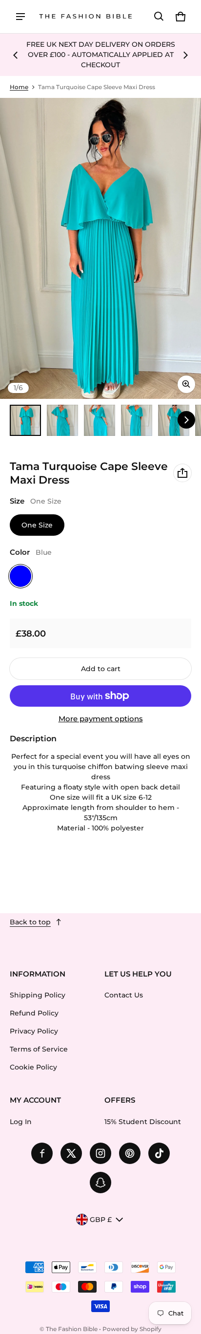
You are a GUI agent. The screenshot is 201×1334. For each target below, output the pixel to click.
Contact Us (123, 995)
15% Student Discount (142, 1121)
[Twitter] (71, 1153)
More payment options (101, 718)
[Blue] (20, 576)
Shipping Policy (37, 995)
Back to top (30, 922)
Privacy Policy (34, 1031)
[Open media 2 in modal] (100, 248)
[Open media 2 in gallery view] (62, 420)
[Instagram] (100, 1153)
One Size (37, 525)
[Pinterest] (130, 1153)
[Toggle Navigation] (20, 16)
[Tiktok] (159, 1153)
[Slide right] (185, 55)
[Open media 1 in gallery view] (25, 420)
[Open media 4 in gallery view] (136, 420)
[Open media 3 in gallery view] (99, 420)
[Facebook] (42, 1153)
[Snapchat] (100, 1182)
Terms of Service (39, 1049)
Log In (21, 1121)
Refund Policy (34, 1013)
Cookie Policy (33, 1067)
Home (19, 87)
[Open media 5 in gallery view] (173, 420)
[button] (159, 16)
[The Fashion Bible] (86, 17)
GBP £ (101, 1219)
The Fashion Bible (72, 1329)
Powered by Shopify (131, 1329)
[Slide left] (15, 55)
